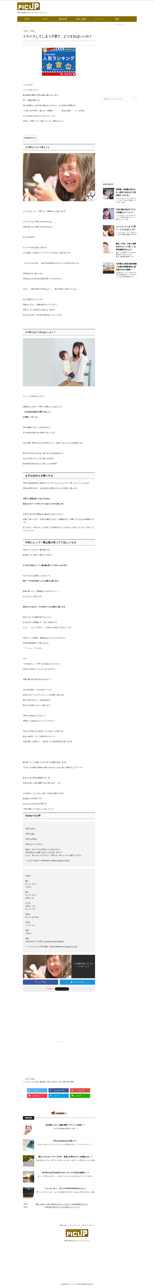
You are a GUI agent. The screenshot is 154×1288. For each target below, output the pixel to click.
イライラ (28, 1081)
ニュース (99, 19)
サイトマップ (74, 1225)
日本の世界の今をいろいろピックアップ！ (77, 1240)
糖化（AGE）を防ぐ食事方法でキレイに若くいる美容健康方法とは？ (62, 1204)
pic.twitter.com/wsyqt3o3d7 (54, 941)
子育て (27, 19)
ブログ (45, 19)
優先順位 (43, 1081)
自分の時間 (70, 1081)
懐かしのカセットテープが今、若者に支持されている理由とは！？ (65, 1157)
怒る (60, 1081)
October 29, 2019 (62, 860)
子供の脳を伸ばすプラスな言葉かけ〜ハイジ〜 (62, 1207)
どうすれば (35, 1081)
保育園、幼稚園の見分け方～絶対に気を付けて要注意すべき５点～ (126, 192)
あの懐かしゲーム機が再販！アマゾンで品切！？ (65, 1125)
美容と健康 (81, 19)
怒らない (55, 1081)
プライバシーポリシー (88, 1225)
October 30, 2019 (71, 946)
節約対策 (63, 19)
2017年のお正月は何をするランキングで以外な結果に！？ (65, 1173)
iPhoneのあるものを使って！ (65, 1141)
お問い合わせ (63, 1225)
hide (33, 138)
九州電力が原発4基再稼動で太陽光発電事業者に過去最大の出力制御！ (126, 267)
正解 (64, 1081)
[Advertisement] (59, 1016)
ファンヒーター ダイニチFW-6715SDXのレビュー (65, 1188)
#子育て (40, 941)
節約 (117, 19)
